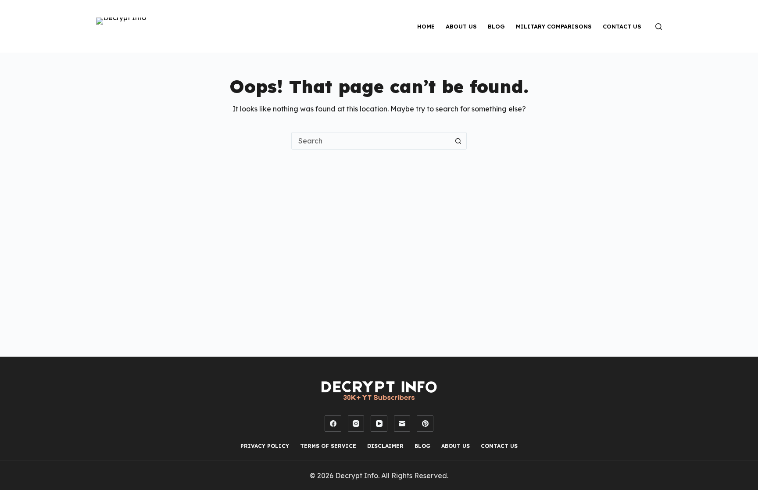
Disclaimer (385, 446)
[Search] (658, 26)
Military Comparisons (554, 26)
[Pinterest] (425, 423)
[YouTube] (379, 423)
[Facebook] (333, 423)
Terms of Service (328, 446)
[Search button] (458, 140)
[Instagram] (356, 423)
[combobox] (371, 141)
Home (426, 26)
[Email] (402, 423)
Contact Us (622, 26)
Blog (496, 26)
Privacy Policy (264, 446)
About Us (461, 26)
